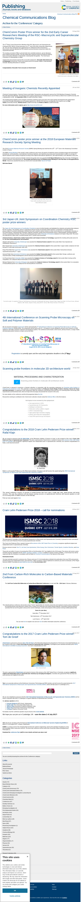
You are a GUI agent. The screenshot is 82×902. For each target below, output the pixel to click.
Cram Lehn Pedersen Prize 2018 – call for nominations (34, 510)
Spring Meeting (13, 152)
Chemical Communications (42, 554)
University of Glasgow (21, 262)
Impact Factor (6, 814)
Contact (54, 887)
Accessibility (30, 889)
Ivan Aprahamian (31, 547)
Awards (5, 782)
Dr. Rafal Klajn (25, 438)
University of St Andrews (47, 234)
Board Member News (8, 784)
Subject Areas (6, 827)
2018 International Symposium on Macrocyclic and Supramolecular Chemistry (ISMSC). (39, 471)
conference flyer (15, 732)
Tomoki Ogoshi (58, 547)
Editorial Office (52, 397)
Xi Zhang (9, 709)
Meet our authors (7, 819)
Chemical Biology (7, 832)
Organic (5, 838)
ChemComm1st (7, 797)
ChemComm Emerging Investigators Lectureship (16, 793)
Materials (5, 836)
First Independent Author (9, 810)
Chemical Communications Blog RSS (67, 14)
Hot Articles (6, 812)
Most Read (5, 821)
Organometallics (7, 841)
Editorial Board (7, 766)
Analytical (5, 830)
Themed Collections (8, 853)
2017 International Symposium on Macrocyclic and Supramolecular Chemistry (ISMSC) (39, 684)
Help (53, 884)
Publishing (68, 1)
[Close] (27, 856)
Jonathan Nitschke (68, 547)
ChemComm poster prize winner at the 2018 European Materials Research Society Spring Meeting (39, 141)
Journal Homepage (8, 768)
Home (62, 1)
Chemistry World (7, 799)
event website (40, 711)
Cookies (64, 897)
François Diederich (12, 703)
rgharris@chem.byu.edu (25, 562)
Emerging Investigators (9, 808)
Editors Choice (7, 806)
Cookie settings (15, 896)
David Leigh (10, 705)
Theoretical (6, 849)
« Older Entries (6, 27)
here (25, 621)
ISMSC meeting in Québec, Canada (32, 552)
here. (19, 498)
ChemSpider (76, 1)
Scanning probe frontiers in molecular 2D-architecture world (36, 368)
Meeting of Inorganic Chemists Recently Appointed (31, 88)
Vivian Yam (10, 707)
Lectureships (6, 817)
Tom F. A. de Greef (21, 547)
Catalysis (5, 786)
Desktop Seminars (8, 803)
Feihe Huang (40, 547)
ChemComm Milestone (9, 795)
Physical (5, 843)
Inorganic (5, 834)
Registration (16, 353)
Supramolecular (7, 847)
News (4, 823)
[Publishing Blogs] (41, 7)
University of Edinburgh (20, 242)
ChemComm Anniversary (9, 788)
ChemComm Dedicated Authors (11, 790)
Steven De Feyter (46, 160)
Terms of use (30, 884)
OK (15, 890)
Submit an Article (7, 773)
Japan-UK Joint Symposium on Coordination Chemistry (20, 228)
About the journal (7, 764)
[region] (15, 878)
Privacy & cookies (32, 887)
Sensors (5, 845)
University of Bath (19, 258)
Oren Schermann (49, 547)
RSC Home (6, 770)
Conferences (6, 801)
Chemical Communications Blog (29, 17)
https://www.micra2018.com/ (34, 105)
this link (40, 394)
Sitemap (54, 889)
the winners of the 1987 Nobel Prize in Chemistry (44, 543)
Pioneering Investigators (9, 825)
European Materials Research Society (18, 148)
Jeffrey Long (10, 706)
